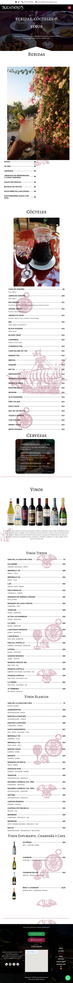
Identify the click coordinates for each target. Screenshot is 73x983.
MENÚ (61, 956)
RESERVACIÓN (61, 964)
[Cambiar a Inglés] (61, 967)
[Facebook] (16, 2)
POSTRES (61, 959)
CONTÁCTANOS (61, 961)
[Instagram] (18, 2)
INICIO (61, 948)
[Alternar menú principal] (69, 8)
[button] (68, 978)
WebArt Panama (40, 979)
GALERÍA (61, 951)
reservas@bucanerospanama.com (12, 956)
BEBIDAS (61, 953)
